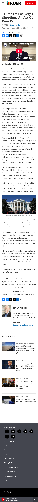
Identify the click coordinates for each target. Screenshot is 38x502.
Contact (6, 450)
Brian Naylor (15, 25)
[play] (3, 499)
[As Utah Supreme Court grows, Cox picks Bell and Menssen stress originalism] (8, 382)
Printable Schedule (10, 476)
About (6, 445)
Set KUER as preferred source (13, 32)
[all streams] (35, 499)
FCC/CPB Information (11, 467)
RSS (5, 480)
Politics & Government (24, 361)
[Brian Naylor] (6, 311)
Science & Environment (25, 343)
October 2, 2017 (28, 294)
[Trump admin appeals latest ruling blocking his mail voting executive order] (8, 364)
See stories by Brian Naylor (23, 325)
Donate (31, 3)
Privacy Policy (8, 463)
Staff (5, 454)
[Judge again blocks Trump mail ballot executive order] (8, 400)
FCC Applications (9, 472)
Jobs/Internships (9, 458)
